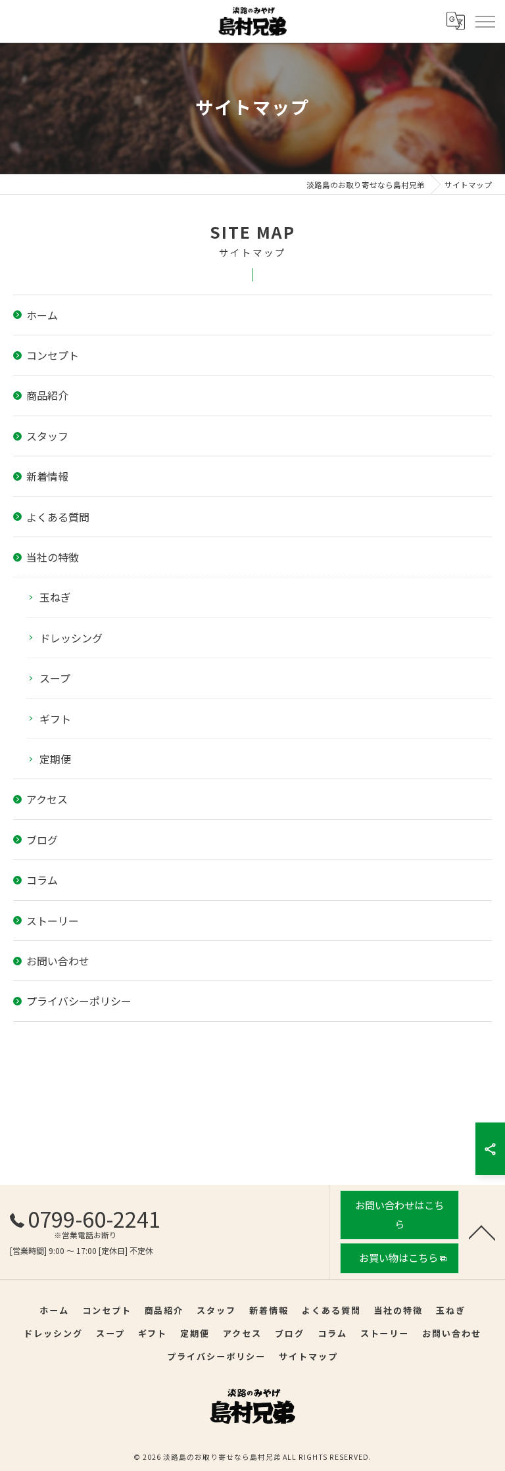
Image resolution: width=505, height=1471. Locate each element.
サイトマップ (308, 1356)
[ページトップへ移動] (482, 1231)
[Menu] (484, 21)
